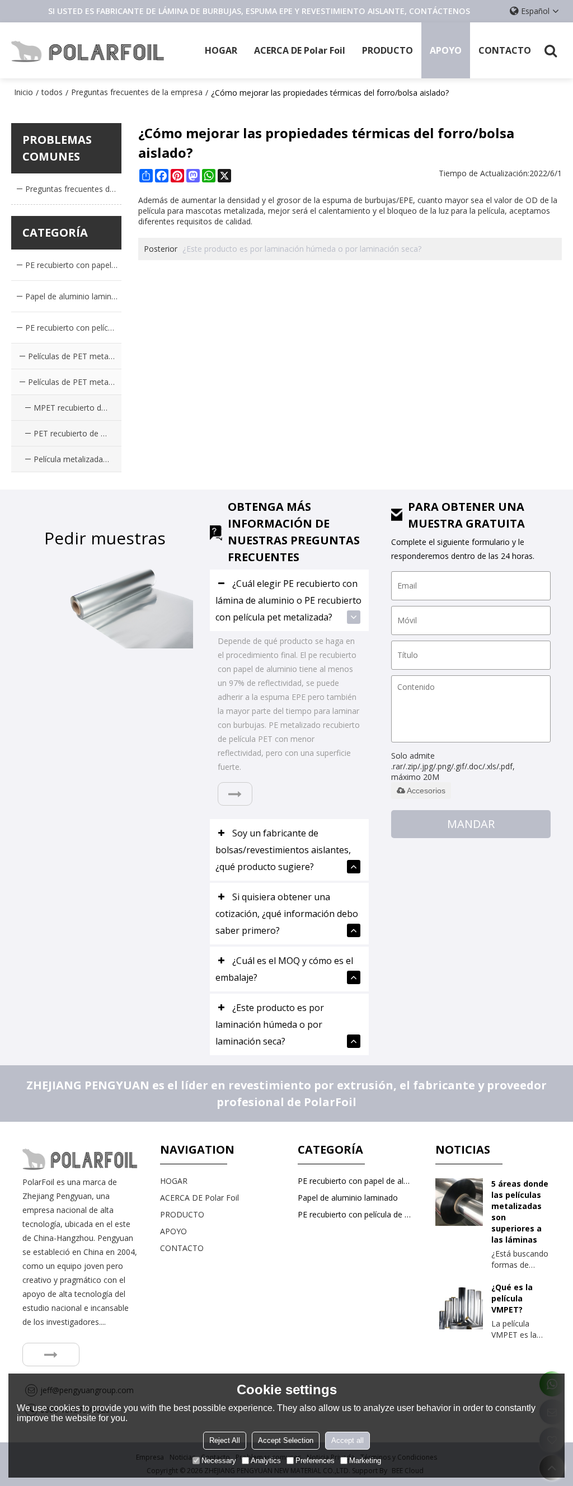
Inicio (23, 92)
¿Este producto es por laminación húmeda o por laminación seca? (301, 248)
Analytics (266, 1460)
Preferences (315, 1460)
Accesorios (426, 790)
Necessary (218, 1460)
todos (52, 92)
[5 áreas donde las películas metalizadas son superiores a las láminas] (459, 1202)
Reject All (224, 1440)
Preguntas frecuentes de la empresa (137, 92)
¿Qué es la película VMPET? (512, 1298)
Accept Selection (285, 1440)
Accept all (347, 1440)
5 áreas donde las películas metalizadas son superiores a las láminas (519, 1211)
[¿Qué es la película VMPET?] (459, 1305)
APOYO (446, 50)
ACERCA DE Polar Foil (299, 50)
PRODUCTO (387, 50)
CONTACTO (504, 50)
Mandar (471, 823)
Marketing (365, 1460)
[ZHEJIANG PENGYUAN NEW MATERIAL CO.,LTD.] (88, 50)
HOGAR (221, 50)
